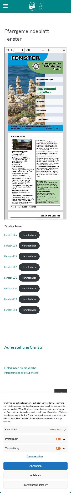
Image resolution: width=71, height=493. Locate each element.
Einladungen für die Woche (20, 367)
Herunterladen (29, 235)
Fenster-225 (10, 235)
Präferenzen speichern (35, 484)
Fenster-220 (10, 288)
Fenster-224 (10, 245)
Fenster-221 (10, 278)
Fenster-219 (10, 299)
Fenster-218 (10, 310)
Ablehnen (35, 475)
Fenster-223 (10, 256)
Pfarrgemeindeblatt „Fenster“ (21, 372)
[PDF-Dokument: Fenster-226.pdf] (35, 133)
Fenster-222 (10, 267)
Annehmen (35, 465)
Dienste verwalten (35, 456)
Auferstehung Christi (23, 347)
